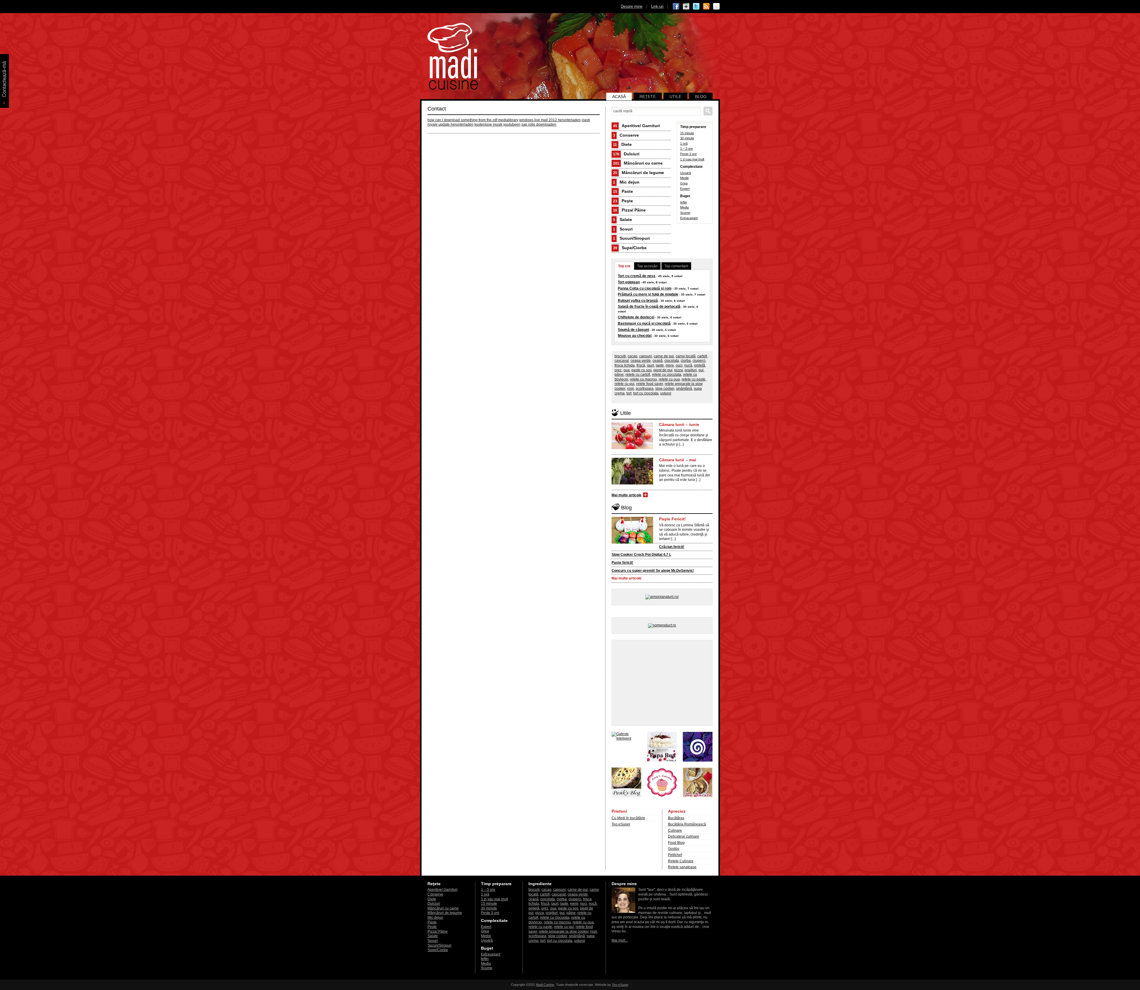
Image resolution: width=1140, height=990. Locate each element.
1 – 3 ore (686, 148)
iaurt (650, 365)
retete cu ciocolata (666, 374)
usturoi (665, 393)
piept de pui (662, 370)
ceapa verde (641, 361)
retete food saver (649, 384)
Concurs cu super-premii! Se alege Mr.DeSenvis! (653, 571)
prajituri (691, 370)
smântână (684, 388)
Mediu (684, 207)
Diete (622, 144)
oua (626, 370)
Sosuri (623, 229)
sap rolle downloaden (538, 124)
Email (716, 6)
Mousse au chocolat (635, 336)
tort (628, 393)
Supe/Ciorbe (630, 247)
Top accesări (647, 266)
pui (701, 370)
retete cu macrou (643, 379)
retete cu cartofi (638, 374)
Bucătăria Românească (687, 824)
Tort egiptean (629, 282)
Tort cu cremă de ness (637, 276)
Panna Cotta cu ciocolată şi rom (645, 288)
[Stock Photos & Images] (697, 760)
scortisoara (644, 388)
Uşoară (685, 173)
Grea (684, 183)
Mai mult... (620, 940)
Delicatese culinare (683, 836)
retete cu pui (624, 384)
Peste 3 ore (688, 154)
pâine (619, 374)
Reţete (647, 96)
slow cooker (664, 388)
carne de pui (664, 356)
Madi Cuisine (545, 984)
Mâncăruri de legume (638, 172)
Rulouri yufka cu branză (638, 301)
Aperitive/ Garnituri (636, 125)
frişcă (640, 365)
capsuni (645, 356)
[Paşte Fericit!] (632, 542)
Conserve (626, 135)
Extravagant (689, 218)
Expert (685, 188)
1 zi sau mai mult (692, 159)
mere (670, 365)
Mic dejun (626, 182)
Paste (623, 191)
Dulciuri (626, 153)
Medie (684, 178)
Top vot (624, 266)
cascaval (622, 361)
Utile (675, 96)
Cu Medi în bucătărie (628, 818)
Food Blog (676, 843)
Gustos (673, 849)
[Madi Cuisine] (453, 88)
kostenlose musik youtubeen (497, 124)
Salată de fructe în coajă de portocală (649, 306)
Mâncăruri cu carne (638, 163)
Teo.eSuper (621, 824)
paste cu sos (641, 370)
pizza (678, 370)
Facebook (676, 6)
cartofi (702, 356)
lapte (660, 365)
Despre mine (631, 6)
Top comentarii (676, 266)
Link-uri (657, 6)
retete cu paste (693, 379)
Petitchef (675, 855)
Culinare (675, 830)
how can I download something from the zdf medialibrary (473, 120)
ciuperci (699, 361)
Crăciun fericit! (671, 547)
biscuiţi (620, 356)
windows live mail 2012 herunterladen (550, 120)
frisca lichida (625, 365)
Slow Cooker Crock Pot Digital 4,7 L (641, 554)
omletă (699, 365)
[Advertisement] (662, 683)
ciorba (686, 361)
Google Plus (686, 6)
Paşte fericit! (622, 562)
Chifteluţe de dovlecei (636, 317)
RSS (706, 6)
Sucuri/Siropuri (631, 238)
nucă (688, 365)
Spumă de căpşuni (633, 330)
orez (618, 370)
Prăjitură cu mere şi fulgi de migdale (648, 294)
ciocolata (671, 361)
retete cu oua (669, 379)
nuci (679, 365)
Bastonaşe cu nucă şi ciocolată (644, 323)
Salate (622, 219)
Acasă (619, 96)
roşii (630, 388)
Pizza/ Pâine (629, 210)
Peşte (623, 200)
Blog (701, 96)
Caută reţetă (708, 111)
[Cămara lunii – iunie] (632, 448)
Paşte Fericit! (672, 519)
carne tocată (686, 356)
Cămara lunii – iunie (679, 424)
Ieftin (683, 202)
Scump (685, 212)
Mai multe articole (627, 495)
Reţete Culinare (681, 861)
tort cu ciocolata (645, 393)
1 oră (684, 143)
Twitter (696, 6)
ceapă (658, 361)
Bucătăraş (676, 818)
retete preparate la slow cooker (563, 931)
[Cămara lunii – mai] (632, 483)
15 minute (687, 133)
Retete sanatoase (682, 867)
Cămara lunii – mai (677, 459)
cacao (632, 356)
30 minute (687, 138)
